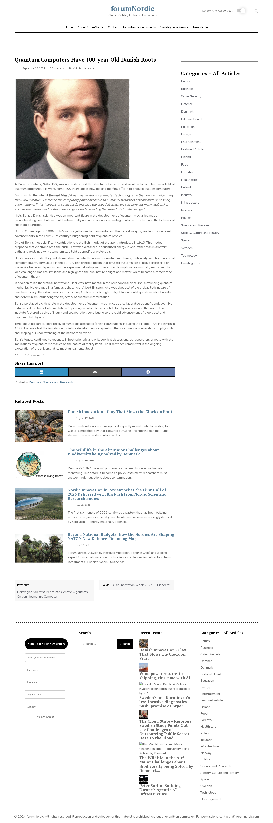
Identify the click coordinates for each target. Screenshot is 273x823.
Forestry (187, 172)
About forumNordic (90, 27)
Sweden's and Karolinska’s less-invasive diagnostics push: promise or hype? (164, 701)
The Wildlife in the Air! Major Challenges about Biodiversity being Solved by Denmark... (166, 764)
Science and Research (58, 382)
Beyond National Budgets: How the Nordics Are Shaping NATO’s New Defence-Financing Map (121, 536)
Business (187, 89)
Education (188, 127)
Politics (186, 218)
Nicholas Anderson (84, 68)
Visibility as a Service (174, 27)
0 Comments (57, 68)
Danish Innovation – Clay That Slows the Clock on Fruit (120, 411)
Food (184, 164)
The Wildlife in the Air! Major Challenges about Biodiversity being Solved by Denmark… (113, 452)
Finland (186, 157)
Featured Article (192, 149)
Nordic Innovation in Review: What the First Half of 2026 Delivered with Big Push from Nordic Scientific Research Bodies (117, 494)
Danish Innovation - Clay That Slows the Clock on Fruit (162, 654)
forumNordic (132, 8)
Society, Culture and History (200, 233)
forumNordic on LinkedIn (139, 27)
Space (185, 240)
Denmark (35, 382)
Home (68, 27)
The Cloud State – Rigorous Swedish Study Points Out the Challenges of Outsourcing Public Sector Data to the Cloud (165, 729)
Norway (186, 210)
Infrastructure (190, 202)
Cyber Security (191, 96)
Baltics (185, 81)
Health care (189, 180)
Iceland (186, 187)
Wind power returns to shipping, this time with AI (164, 675)
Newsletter (201, 27)
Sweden (187, 248)
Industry (186, 195)
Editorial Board (191, 119)
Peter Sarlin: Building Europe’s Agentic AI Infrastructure (160, 789)
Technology (189, 255)
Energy (186, 134)
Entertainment (191, 142)
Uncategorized (191, 263)
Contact (113, 27)
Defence (187, 104)
